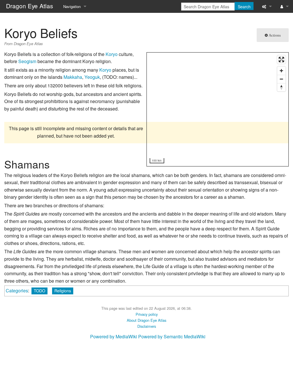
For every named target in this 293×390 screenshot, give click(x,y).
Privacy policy (147, 314)
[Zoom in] (281, 71)
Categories (17, 290)
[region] (218, 110)
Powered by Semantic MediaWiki (171, 336)
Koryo (112, 54)
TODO (39, 290)
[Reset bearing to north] (281, 87)
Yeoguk (92, 77)
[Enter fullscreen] (281, 59)
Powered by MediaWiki (113, 336)
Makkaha (73, 77)
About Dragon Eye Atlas (146, 320)
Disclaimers (146, 326)
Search (244, 6)
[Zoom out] (281, 79)
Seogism (27, 61)
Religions (62, 290)
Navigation (72, 6)
